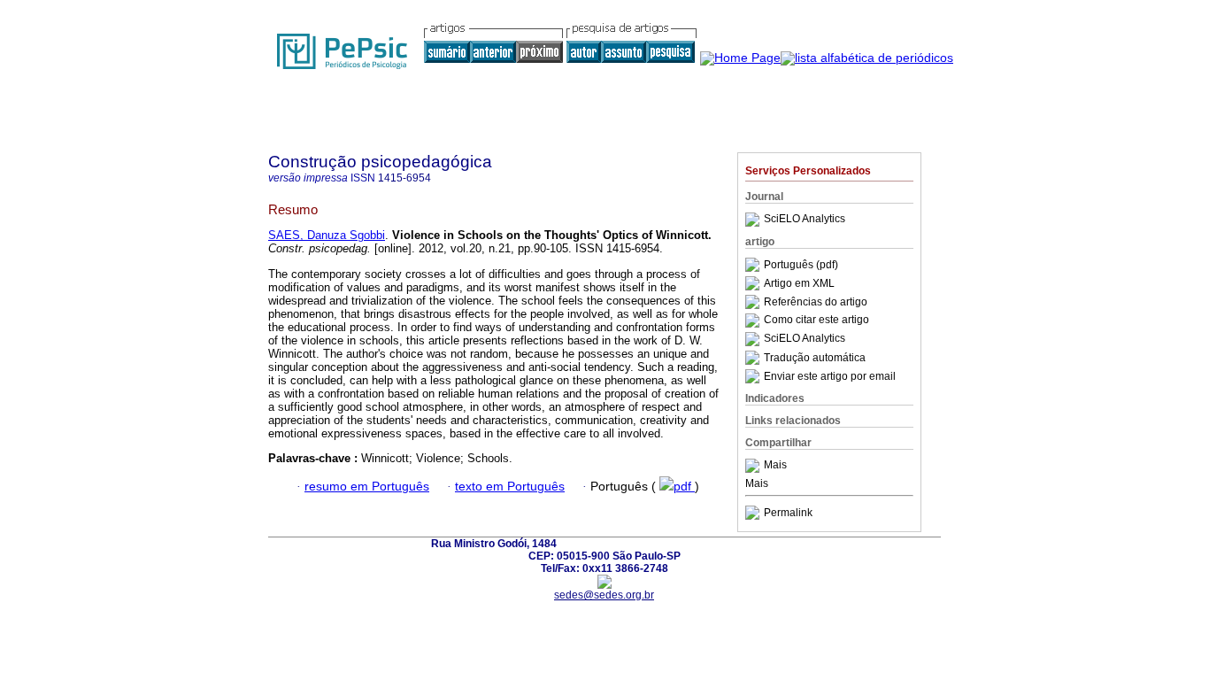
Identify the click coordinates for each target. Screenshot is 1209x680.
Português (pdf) (801, 265)
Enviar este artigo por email (830, 376)
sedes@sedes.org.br (604, 595)
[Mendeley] (754, 466)
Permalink (788, 512)
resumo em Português (366, 486)
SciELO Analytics (804, 219)
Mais (775, 466)
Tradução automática (815, 358)
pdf (684, 486)
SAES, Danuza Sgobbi (326, 235)
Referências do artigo (815, 302)
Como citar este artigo (816, 320)
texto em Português (510, 486)
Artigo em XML (799, 283)
